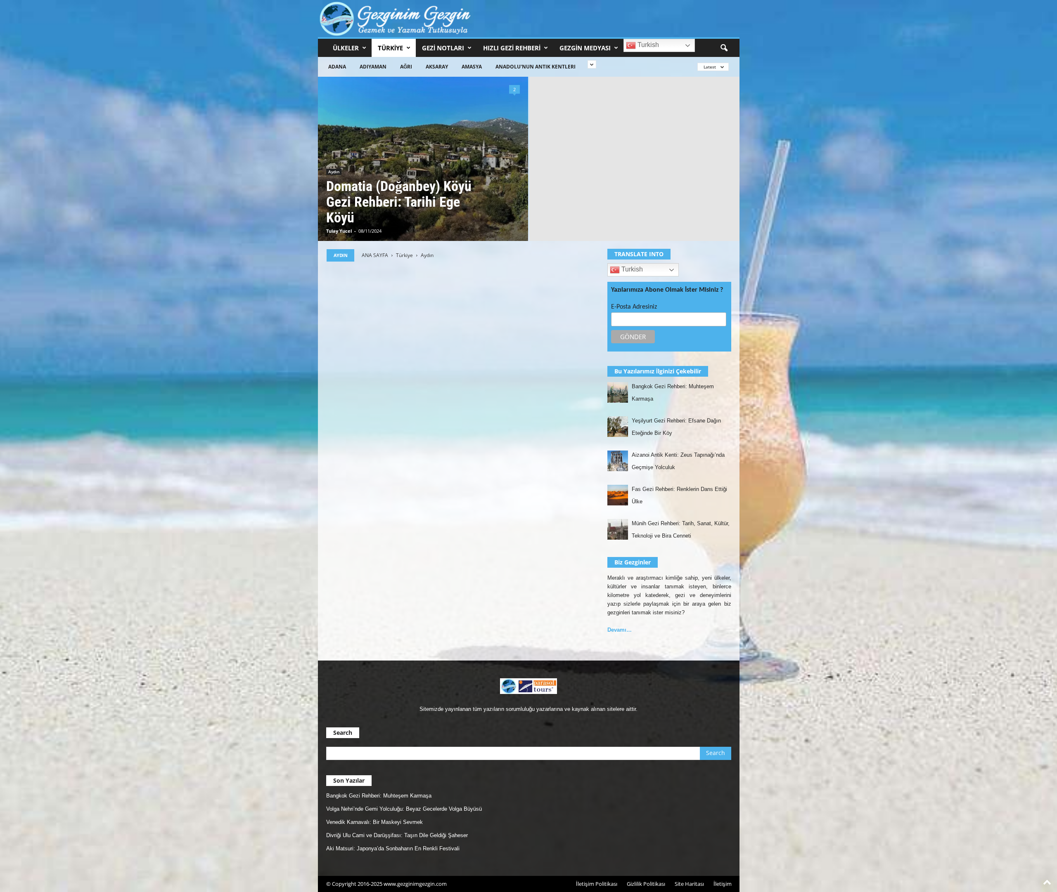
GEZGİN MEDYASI (585, 48)
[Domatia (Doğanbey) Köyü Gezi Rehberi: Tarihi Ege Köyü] (423, 159)
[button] (724, 48)
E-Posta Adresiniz (634, 307)
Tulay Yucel (339, 231)
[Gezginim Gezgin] (528, 18)
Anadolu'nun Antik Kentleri (535, 66)
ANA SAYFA (375, 255)
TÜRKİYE (390, 48)
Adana (337, 66)
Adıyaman (373, 66)
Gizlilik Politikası (646, 883)
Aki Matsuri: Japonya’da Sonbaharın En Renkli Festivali (393, 848)
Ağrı (406, 66)
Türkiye (404, 255)
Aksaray (437, 66)
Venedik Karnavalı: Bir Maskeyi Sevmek (374, 822)
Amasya (472, 66)
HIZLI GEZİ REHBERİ (511, 48)
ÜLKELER (346, 48)
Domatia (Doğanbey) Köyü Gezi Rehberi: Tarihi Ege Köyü (399, 202)
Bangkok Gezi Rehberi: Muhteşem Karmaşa (378, 796)
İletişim (722, 883)
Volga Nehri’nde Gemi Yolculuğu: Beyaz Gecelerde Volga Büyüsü (404, 809)
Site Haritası (689, 883)
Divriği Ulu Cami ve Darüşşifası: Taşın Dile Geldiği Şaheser (397, 835)
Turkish (647, 44)
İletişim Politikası (596, 883)
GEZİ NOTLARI (443, 48)
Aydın (333, 172)
